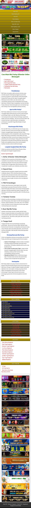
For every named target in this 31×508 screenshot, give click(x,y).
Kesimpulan (7, 87)
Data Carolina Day (15, 21)
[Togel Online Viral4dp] (15, 68)
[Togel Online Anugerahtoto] (15, 467)
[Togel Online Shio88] (15, 492)
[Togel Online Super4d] (15, 43)
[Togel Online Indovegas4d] (15, 499)
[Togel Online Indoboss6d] (15, 385)
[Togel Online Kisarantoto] (15, 56)
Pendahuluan (7, 79)
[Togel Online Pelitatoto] (15, 62)
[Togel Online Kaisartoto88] (15, 435)
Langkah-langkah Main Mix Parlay (12, 84)
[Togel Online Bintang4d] (15, 416)
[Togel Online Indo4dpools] (15, 442)
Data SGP (15, 11)
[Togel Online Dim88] (15, 37)
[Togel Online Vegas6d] (15, 404)
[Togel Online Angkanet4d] (15, 480)
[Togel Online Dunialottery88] (15, 461)
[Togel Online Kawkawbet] (15, 397)
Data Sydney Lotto (15, 26)
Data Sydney (15, 19)
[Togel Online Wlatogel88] (15, 423)
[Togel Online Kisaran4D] (15, 49)
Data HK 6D (15, 31)
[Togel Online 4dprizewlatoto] (15, 429)
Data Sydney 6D (15, 14)
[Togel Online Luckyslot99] (15, 448)
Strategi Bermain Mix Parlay (11, 86)
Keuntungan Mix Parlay (9, 82)
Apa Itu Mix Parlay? (8, 81)
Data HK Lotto (15, 24)
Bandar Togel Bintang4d (7, 153)
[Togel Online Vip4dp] (15, 454)
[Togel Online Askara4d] (15, 410)
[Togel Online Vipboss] (15, 486)
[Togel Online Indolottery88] (15, 473)
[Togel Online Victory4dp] (15, 391)
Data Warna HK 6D (5, 371)
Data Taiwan (15, 29)
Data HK (16, 16)
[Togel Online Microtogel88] (15, 378)
